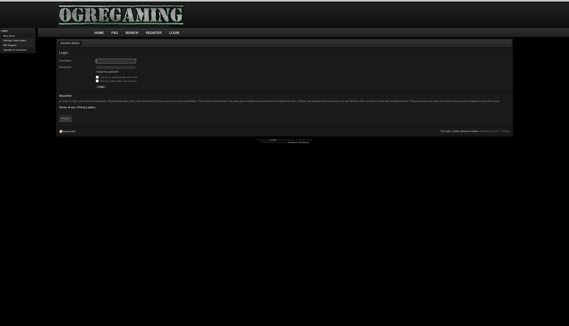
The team (445, 131)
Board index (70, 43)
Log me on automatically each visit (118, 77)
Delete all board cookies (466, 131)
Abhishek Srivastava (298, 142)
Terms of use (67, 107)
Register (65, 118)
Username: (65, 60)
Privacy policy (87, 107)
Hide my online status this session (118, 81)
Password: (65, 67)
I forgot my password (107, 71)
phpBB (273, 140)
